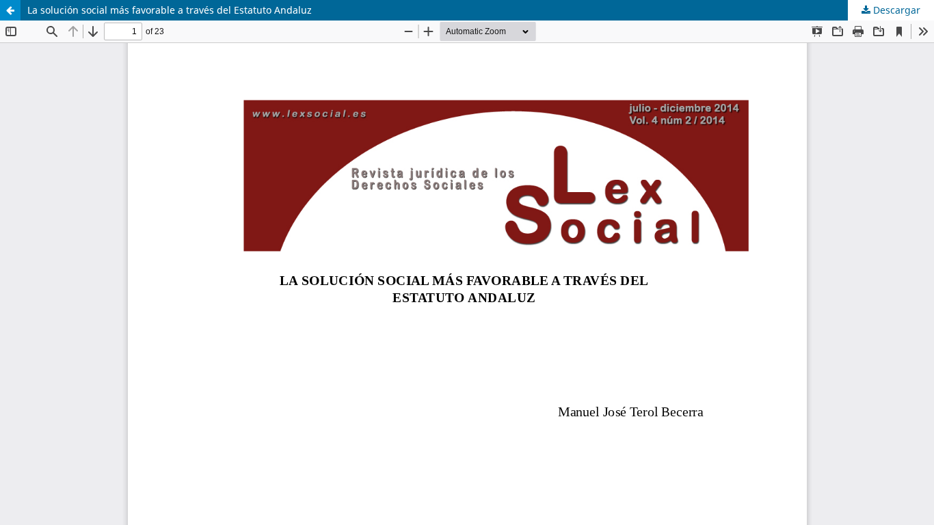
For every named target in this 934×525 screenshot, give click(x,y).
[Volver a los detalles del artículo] (10, 10)
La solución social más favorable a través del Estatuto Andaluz (169, 9)
